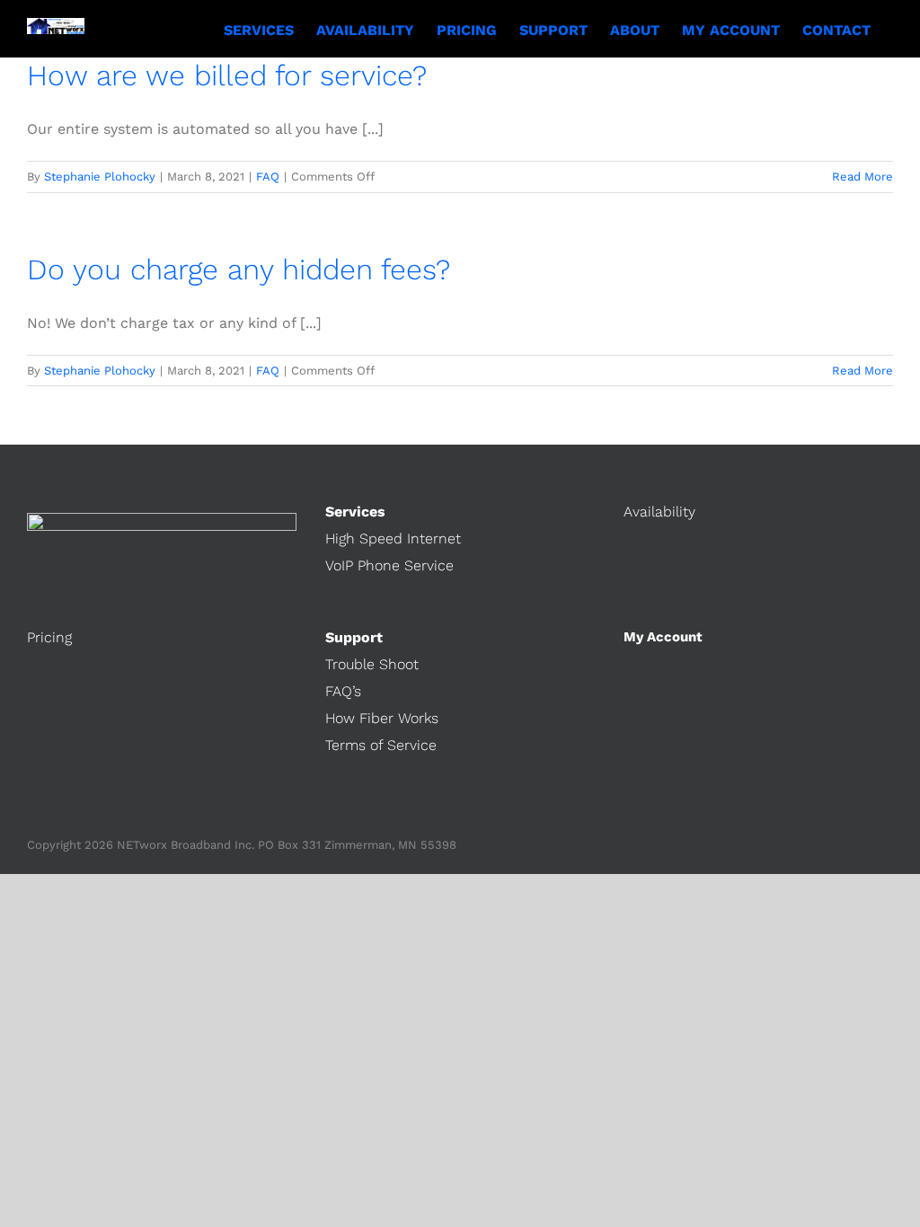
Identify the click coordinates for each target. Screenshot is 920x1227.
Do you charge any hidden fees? (238, 269)
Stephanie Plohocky (99, 176)
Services (355, 511)
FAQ (267, 176)
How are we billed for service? (227, 75)
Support (354, 637)
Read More (862, 176)
